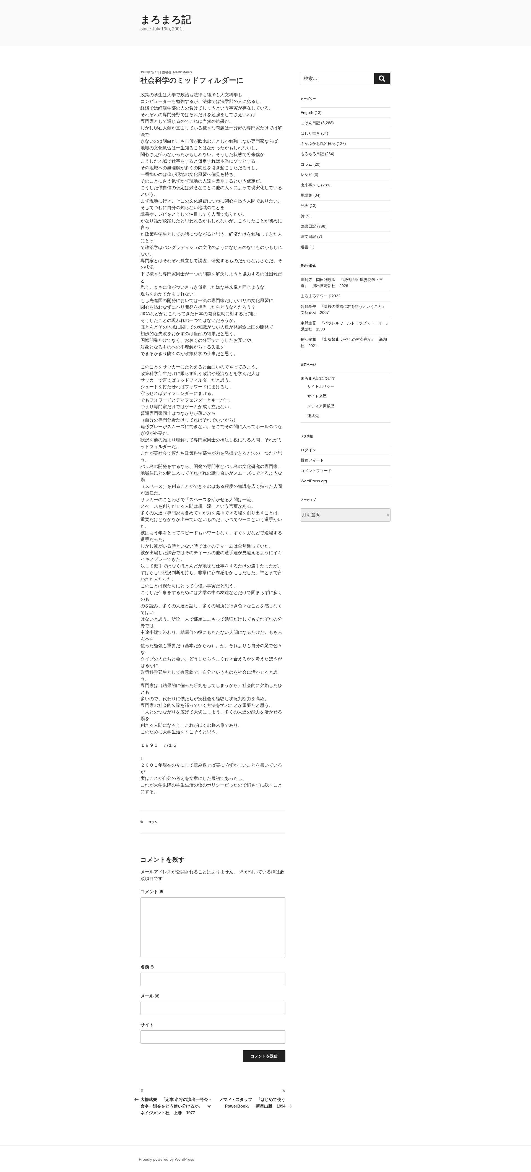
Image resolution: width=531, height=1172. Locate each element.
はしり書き (310, 133)
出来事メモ (310, 185)
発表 (304, 205)
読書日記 (308, 226)
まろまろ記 (165, 19)
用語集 (306, 195)
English (307, 112)
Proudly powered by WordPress (166, 1159)
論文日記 (308, 236)
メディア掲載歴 (320, 406)
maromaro (182, 72)
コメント (152, 891)
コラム (152, 822)
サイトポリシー (320, 386)
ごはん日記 (310, 123)
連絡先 (313, 415)
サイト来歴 (317, 396)
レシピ (306, 174)
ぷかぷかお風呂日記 (318, 143)
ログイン (308, 450)
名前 (147, 967)
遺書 (304, 247)
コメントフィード (316, 470)
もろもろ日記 (312, 154)
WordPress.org (314, 481)
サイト (147, 1024)
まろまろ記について (318, 378)
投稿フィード (312, 460)
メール (149, 996)
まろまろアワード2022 (320, 296)
